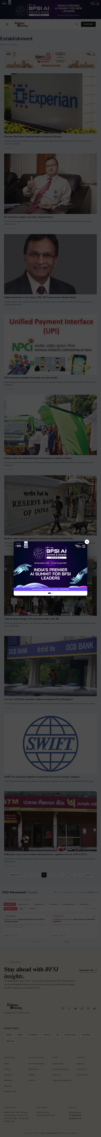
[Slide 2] (52, 593)
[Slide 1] (49, 593)
